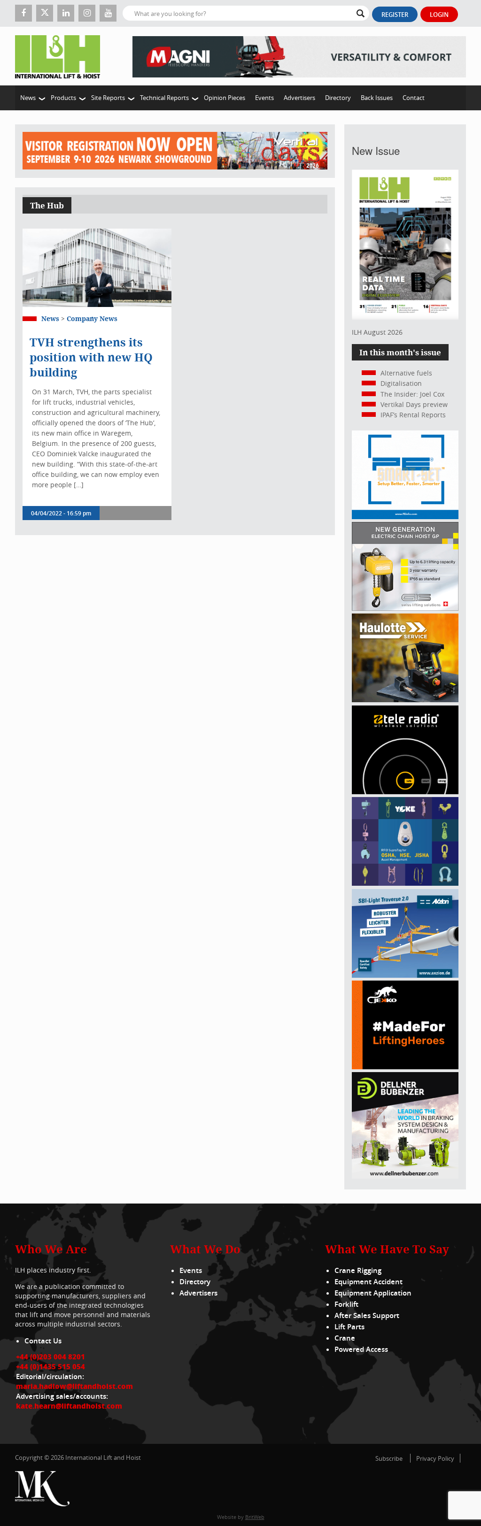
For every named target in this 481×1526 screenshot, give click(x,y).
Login (439, 14)
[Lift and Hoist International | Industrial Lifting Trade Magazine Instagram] (86, 13)
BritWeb (254, 1516)
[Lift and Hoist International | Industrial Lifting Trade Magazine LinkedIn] (65, 13)
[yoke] (405, 883)
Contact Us (43, 1341)
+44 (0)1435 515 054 (50, 1366)
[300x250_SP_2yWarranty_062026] (405, 699)
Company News (92, 318)
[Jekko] (405, 1066)
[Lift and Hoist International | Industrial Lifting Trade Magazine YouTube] (108, 13)
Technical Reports (164, 97)
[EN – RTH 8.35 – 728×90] (299, 56)
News (28, 97)
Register (394, 14)
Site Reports (108, 97)
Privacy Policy (435, 1458)
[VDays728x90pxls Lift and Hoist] (175, 151)
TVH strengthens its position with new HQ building (91, 357)
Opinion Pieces (224, 97)
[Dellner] (405, 1176)
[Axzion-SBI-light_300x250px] (405, 975)
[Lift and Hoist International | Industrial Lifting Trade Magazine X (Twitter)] (44, 13)
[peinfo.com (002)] (405, 516)
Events (264, 97)
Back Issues (377, 97)
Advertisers (299, 97)
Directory (338, 97)
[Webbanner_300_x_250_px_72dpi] (405, 791)
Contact (414, 97)
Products (63, 97)
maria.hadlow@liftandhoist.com (74, 1386)
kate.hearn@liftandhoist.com (69, 1406)
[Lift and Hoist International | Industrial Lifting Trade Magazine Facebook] (23, 13)
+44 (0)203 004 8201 (50, 1356)
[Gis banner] (405, 608)
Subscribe (389, 1458)
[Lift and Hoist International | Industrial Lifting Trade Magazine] (61, 56)
